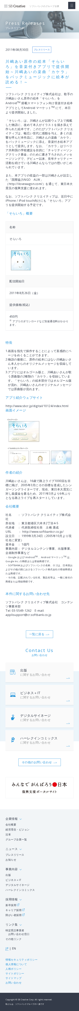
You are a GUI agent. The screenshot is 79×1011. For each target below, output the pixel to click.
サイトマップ (13, 978)
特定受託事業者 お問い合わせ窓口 (18, 932)
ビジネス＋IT (35, 695)
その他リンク (13, 939)
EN (14, 948)
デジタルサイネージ (35, 717)
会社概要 (11, 824)
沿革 (8, 834)
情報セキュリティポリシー (21, 959)
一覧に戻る (36, 634)
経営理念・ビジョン (18, 829)
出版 (35, 672)
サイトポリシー (15, 973)
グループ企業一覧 (16, 839)
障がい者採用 (13, 915)
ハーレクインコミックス (39, 740)
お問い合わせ (13, 982)
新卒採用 (11, 905)
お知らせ (11, 859)
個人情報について (16, 964)
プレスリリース (15, 854)
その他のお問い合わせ (37, 762)
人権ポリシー (13, 969)
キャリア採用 (13, 910)
